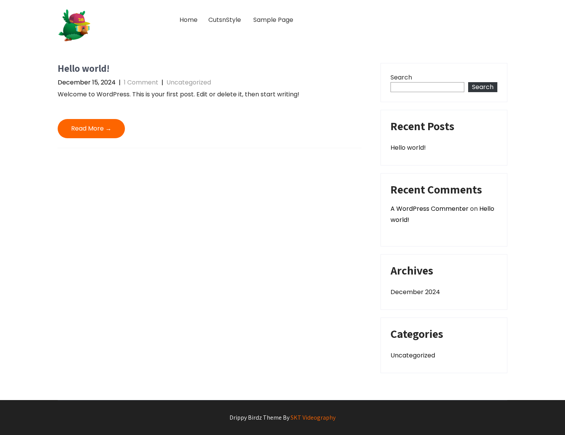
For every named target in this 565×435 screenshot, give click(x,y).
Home (188, 19)
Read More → (91, 128)
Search (401, 77)
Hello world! (84, 68)
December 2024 (415, 292)
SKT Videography (313, 417)
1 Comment (141, 82)
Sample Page (273, 19)
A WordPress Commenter (430, 208)
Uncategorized (188, 82)
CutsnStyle (224, 19)
